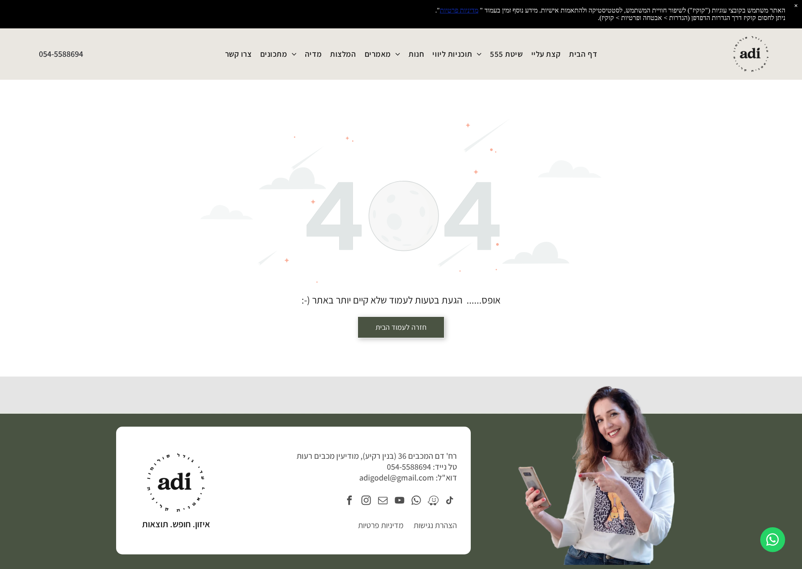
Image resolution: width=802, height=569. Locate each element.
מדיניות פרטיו (383, 525)
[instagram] (366, 501)
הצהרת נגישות (435, 525)
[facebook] (349, 501)
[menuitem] (583, 54)
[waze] (433, 501)
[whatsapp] (416, 501)
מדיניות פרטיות (459, 10)
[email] (383, 501)
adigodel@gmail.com (396, 477)
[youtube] (399, 501)
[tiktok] (449, 501)
